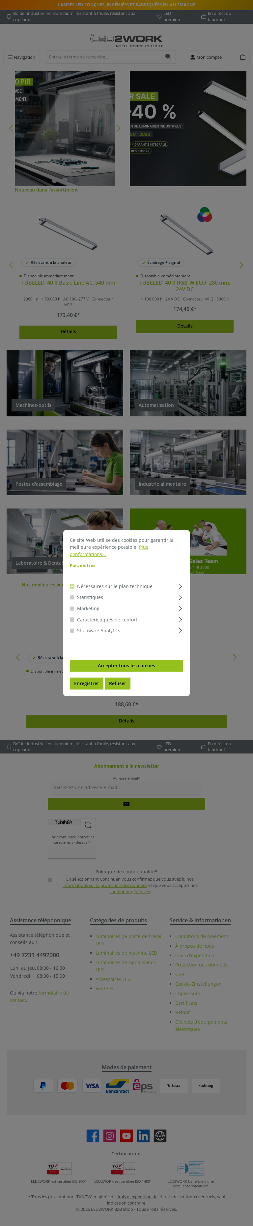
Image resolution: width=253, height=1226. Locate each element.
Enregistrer (86, 683)
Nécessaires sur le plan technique (115, 586)
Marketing (88, 608)
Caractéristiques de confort (107, 619)
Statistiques (90, 597)
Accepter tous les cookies (126, 665)
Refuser (117, 683)
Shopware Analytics (98, 630)
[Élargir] (180, 585)
